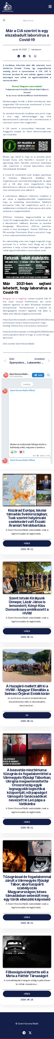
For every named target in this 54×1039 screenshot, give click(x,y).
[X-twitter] (30, 1032)
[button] (18, 56)
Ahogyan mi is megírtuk (15, 298)
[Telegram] (24, 1032)
